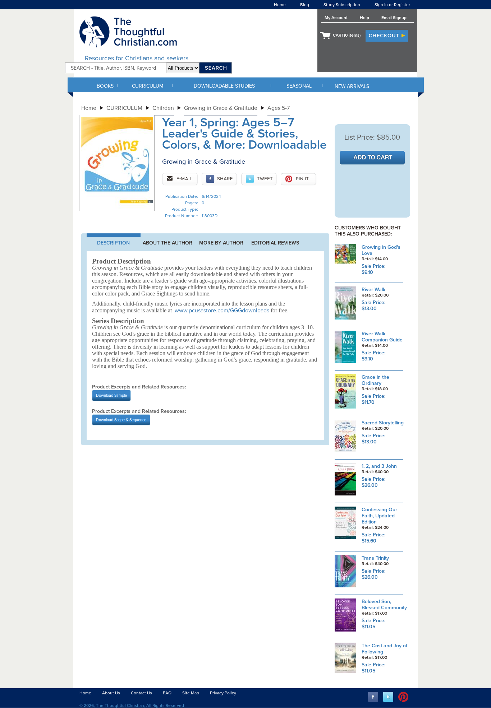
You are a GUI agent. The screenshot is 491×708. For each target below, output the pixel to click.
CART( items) (347, 35)
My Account (336, 17)
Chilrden (163, 108)
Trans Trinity (375, 558)
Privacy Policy (223, 692)
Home (280, 4)
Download (111, 395)
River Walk (373, 290)
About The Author (167, 243)
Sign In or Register (392, 4)
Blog (304, 4)
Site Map (190, 692)
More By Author (221, 243)
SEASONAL (299, 86)
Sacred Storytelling (383, 423)
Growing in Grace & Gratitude (220, 108)
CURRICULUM (147, 86)
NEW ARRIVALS (352, 86)
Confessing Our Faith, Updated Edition (379, 516)
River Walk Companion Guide (382, 337)
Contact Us (141, 692)
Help (364, 17)
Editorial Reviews (275, 243)
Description (113, 243)
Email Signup (394, 17)
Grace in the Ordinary (375, 380)
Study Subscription (341, 4)
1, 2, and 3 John (379, 466)
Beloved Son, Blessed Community (384, 604)
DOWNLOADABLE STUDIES (224, 86)
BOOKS (105, 86)
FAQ (167, 692)
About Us (111, 692)
